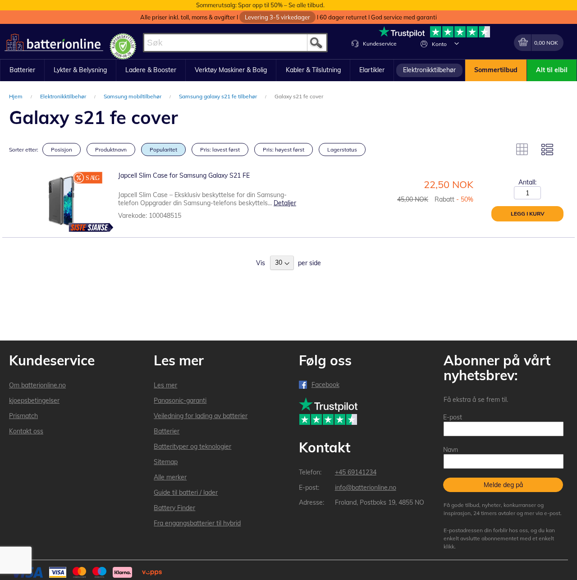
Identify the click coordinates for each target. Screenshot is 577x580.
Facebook (325, 385)
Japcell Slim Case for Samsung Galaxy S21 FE (184, 175)
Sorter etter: (23, 149)
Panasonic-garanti (180, 400)
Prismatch (23, 416)
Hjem (16, 96)
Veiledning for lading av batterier (200, 416)
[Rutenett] (522, 149)
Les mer (165, 385)
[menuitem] (22, 70)
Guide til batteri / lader (186, 492)
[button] (456, 43)
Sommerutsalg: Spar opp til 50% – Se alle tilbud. (260, 5)
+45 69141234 (355, 472)
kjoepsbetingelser (34, 400)
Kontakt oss (26, 431)
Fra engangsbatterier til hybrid (197, 523)
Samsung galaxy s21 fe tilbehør (218, 96)
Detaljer (285, 203)
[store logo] (54, 42)
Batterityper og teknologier (192, 446)
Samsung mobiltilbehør (133, 96)
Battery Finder (174, 508)
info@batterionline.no (365, 487)
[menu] (288, 70)
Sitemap (166, 462)
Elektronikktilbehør (63, 96)
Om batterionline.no (37, 385)
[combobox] (235, 42)
